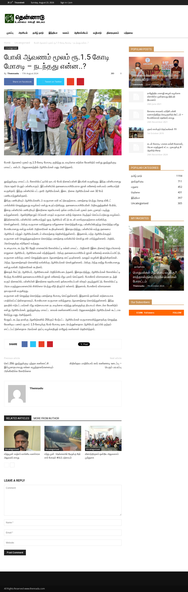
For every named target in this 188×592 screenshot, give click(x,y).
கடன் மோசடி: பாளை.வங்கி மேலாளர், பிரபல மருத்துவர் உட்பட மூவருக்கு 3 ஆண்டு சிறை (165, 147)
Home (7, 42)
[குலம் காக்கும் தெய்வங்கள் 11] (136, 132)
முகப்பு (10, 32)
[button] (179, 32)
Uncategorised (22, 42)
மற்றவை (128, 32)
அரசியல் (23, 32)
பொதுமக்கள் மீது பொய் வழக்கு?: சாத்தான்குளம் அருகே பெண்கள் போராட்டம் (155, 277)
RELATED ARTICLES (17, 418)
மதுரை (134, 186)
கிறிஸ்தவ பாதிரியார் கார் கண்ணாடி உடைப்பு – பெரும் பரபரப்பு (96, 365)
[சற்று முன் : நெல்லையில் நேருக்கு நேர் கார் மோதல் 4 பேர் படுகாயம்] (62, 438)
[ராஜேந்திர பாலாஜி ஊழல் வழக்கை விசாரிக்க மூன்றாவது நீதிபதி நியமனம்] (136, 96)
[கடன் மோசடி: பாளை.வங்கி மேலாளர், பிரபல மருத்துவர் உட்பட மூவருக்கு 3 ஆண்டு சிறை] (136, 147)
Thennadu (13, 73)
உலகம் (66, 32)
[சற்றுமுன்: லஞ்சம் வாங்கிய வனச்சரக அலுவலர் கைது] (22, 438)
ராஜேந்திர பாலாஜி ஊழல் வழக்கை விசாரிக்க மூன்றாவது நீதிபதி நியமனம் (163, 96)
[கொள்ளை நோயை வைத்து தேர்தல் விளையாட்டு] (156, 72)
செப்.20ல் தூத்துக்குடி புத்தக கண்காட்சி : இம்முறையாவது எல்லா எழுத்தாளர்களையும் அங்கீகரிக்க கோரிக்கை (28, 367)
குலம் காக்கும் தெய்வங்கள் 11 (161, 129)
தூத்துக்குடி (137, 181)
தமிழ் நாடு (38, 32)
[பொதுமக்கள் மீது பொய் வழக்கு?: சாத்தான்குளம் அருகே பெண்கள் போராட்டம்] (156, 260)
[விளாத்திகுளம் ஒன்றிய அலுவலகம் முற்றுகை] (103, 438)
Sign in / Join (66, 2)
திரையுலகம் (113, 32)
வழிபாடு (97, 32)
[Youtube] (181, 2)
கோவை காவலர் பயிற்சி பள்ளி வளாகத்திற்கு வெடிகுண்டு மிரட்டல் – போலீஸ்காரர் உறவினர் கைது (165, 114)
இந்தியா (53, 32)
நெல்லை (135, 192)
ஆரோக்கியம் (81, 32)
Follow (177, 312)
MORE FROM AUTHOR (46, 418)
